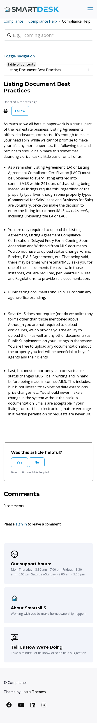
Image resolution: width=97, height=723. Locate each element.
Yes (19, 462)
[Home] (31, 9)
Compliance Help (42, 21)
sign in (21, 524)
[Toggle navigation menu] (90, 9)
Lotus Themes (33, 691)
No (37, 462)
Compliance (13, 21)
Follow (20, 111)
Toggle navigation (19, 56)
